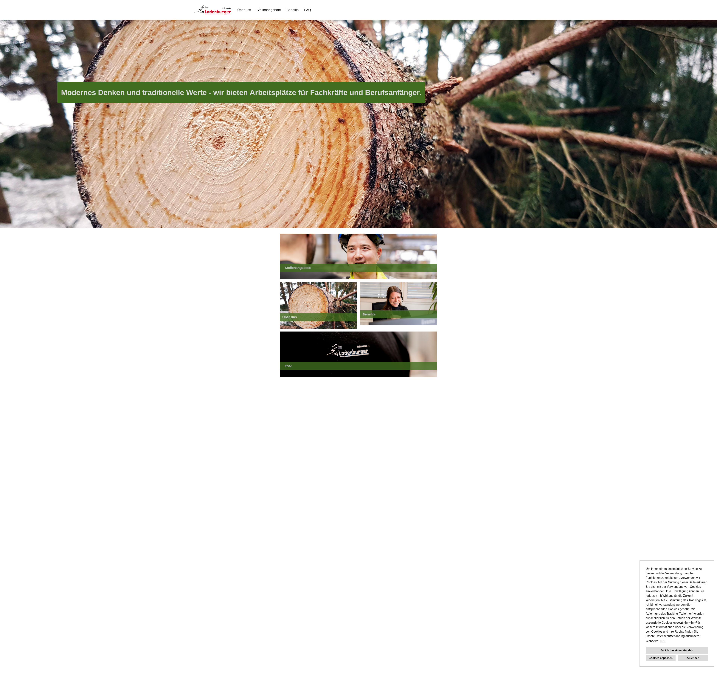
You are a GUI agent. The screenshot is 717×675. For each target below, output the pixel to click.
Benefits (292, 10)
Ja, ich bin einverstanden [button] (677, 650)
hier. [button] (663, 641)
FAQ (307, 10)
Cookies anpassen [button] (661, 657)
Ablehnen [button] (693, 657)
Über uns (244, 10)
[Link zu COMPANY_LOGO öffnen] (213, 10)
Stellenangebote (269, 10)
